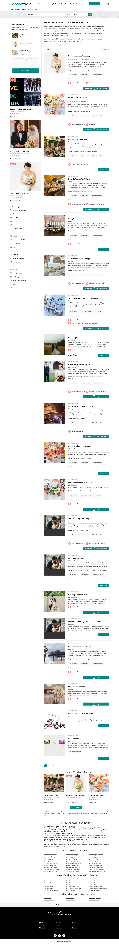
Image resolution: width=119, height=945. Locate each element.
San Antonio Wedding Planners (51, 869)
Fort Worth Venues (70, 890)
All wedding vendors (20, 9)
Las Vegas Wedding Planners (51, 863)
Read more (88, 88)
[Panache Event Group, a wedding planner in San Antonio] (54, 154)
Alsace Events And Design (79, 258)
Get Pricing (25, 70)
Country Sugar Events (77, 594)
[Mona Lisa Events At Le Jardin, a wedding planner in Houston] (54, 721)
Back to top (59, 905)
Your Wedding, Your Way (78, 518)
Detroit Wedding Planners (50, 860)
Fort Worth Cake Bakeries (95, 879)
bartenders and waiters (19, 210)
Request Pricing (101, 88)
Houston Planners (70, 900)
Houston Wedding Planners (50, 861)
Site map (58, 924)
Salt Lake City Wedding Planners (96, 867)
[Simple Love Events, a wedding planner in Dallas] (54, 695)
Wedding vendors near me (45, 924)
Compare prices (76, 807)
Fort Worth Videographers (95, 890)
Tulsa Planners (47, 902)
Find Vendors (41, 4)
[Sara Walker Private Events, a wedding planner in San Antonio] (54, 495)
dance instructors (18, 225)
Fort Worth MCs (92, 884)
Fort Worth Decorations (94, 881)
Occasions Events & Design (79, 647)
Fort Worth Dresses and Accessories (74, 879)
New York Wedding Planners (50, 865)
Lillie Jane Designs (76, 558)
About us (74, 926)
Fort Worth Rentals (48, 888)
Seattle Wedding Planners (72, 871)
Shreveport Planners (49, 900)
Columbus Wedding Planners (51, 858)
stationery (16, 277)
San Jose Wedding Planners (50, 871)
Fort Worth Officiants (49, 886)
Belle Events (73, 739)
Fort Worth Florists (70, 882)
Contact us (74, 927)
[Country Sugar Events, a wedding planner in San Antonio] (54, 603)
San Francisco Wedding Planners (96, 869)
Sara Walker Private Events (80, 482)
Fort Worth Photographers (95, 886)
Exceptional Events (76, 219)
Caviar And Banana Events (79, 446)
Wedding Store (63, 4)
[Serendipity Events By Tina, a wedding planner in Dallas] (54, 380)
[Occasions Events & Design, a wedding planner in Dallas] (54, 661)
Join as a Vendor (94, 4)
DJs (14, 232)
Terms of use (42, 926)
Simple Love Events (76, 686)
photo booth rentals (18, 258)
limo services (17, 243)
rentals (15, 269)
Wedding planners (73, 53)
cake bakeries (17, 217)
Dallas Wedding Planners (72, 858)
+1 (70, 159)
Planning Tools (52, 4)
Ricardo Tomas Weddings (79, 179)
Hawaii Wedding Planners (95, 860)
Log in (103, 4)
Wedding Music (74, 4)
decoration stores (18, 228)
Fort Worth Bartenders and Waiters (52, 879)
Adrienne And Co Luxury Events (82, 406)
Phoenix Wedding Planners (50, 867)
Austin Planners (70, 898)
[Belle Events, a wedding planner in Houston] (54, 748)
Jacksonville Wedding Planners (96, 861)
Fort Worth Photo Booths (72, 886)
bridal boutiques (17, 214)
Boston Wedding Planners (50, 856)
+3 (70, 78)
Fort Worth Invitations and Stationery (98, 888)
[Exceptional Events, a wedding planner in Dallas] (54, 233)
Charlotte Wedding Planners (73, 856)
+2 (70, 315)
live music (16, 247)
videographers (17, 288)
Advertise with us (76, 924)
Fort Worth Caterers (49, 881)
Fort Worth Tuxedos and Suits (51, 890)
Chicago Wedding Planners (95, 856)
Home (11, 9)
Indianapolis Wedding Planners (73, 861)
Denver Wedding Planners (95, 858)
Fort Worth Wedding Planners (73, 860)
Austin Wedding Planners (72, 854)
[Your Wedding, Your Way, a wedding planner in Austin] (54, 533)
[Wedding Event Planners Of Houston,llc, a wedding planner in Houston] (54, 313)
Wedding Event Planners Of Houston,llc (85, 298)
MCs (14, 251)
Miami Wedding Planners (95, 863)
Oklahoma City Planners (95, 898)
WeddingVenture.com (64, 941)
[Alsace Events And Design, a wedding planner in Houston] (54, 273)
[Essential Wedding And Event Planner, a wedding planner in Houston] (54, 629)
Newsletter (58, 926)
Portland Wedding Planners (73, 867)
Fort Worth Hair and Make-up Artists (97, 882)
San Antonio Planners (94, 900)
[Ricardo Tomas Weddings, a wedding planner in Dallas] (54, 193)
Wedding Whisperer (76, 338)
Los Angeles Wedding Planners (73, 863)
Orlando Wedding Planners (72, 865)
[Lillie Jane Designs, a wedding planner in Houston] (54, 571)
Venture (21, 3)
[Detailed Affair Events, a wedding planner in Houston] (54, 113)
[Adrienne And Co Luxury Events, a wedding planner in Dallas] (54, 421)
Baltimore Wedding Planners (96, 854)
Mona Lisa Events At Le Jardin (81, 713)
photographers (17, 262)
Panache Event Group (77, 139)
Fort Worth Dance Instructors (73, 881)
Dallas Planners (47, 898)
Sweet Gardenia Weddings (79, 56)
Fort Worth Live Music (71, 884)
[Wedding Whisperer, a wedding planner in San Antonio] (54, 346)
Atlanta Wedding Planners (50, 854)
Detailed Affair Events (77, 97)
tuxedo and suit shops (19, 280)
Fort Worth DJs (47, 882)
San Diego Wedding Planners (73, 869)
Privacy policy (42, 927)
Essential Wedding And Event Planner (84, 621)
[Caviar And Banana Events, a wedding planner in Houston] (54, 459)
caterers (15, 221)
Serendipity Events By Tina (79, 365)
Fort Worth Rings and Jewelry (73, 888)
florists (15, 236)
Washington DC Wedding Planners (97, 871)
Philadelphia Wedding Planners (96, 865)
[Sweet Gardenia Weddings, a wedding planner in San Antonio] (54, 71)
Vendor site (58, 927)
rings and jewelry (18, 273)
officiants (15, 254)
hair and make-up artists (20, 240)
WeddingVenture (59, 912)
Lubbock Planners (70, 902)
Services (48, 46)
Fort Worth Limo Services (50, 884)
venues (15, 284)
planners (15, 266)
